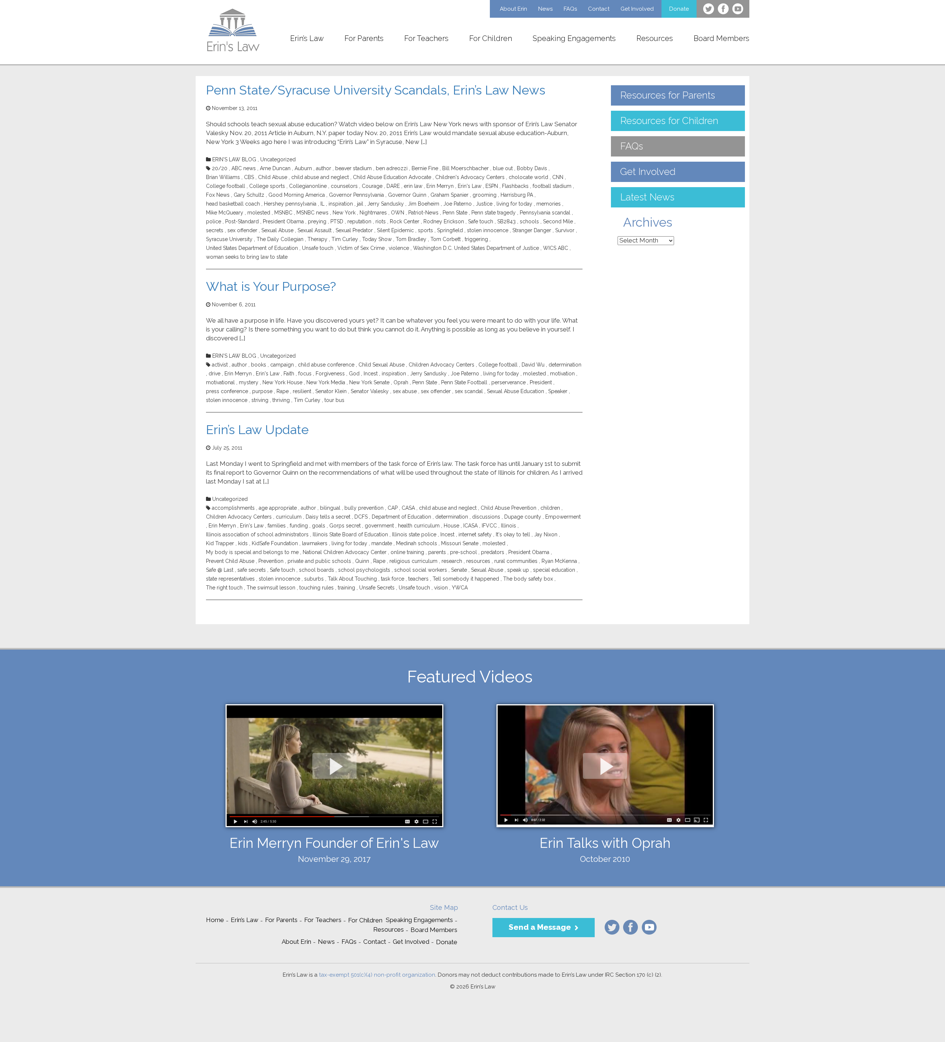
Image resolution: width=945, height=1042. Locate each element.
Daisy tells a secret (328, 517)
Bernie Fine (425, 168)
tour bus (334, 400)
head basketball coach (233, 204)
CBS (249, 177)
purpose (262, 391)
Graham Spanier (449, 195)
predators (492, 552)
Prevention (271, 561)
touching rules (316, 588)
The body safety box (528, 579)
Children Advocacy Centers (441, 365)
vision (441, 588)
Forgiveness (330, 373)
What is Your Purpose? (271, 286)
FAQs (570, 9)
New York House (282, 382)
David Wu (533, 365)
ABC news (243, 168)
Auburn (303, 168)
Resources (654, 38)
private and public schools (319, 561)
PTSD (336, 221)
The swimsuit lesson (271, 588)
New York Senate (369, 382)
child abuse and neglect (320, 177)
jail (360, 204)
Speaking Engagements (574, 38)
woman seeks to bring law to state (247, 257)
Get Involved (637, 9)
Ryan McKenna (559, 561)
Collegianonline (308, 186)
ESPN (491, 186)
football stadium (552, 186)
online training (407, 552)
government (379, 526)
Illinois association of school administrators (257, 534)
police (213, 221)
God (354, 373)
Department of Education (401, 517)
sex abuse (405, 391)
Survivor (564, 230)
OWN (397, 213)
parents (437, 552)
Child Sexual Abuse (381, 365)
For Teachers (426, 38)
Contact (598, 9)
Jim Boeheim (423, 204)
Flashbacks (515, 186)
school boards (316, 570)
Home (215, 920)
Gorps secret (345, 526)
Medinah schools (416, 543)
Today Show (377, 239)
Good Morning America (296, 195)
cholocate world (528, 177)
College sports (267, 186)
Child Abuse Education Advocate (392, 177)
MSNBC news (312, 213)
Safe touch (480, 221)
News (545, 9)
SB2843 (506, 221)
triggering (476, 239)
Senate (459, 570)
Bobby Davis (532, 168)
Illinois (508, 526)
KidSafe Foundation (275, 543)
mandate (381, 543)
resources (478, 561)
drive (214, 373)
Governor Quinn (407, 195)
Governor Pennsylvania (356, 195)
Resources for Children (669, 120)
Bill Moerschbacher (465, 168)
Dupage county (522, 517)
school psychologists (364, 570)
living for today (514, 204)
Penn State (455, 213)
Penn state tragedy (493, 213)
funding (299, 526)
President (541, 382)
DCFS (361, 517)
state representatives (230, 579)
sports (425, 230)
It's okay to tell (513, 534)
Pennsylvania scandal (545, 213)
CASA (408, 508)
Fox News (218, 195)
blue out (503, 168)
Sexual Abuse (277, 230)
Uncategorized (278, 159)
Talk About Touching (352, 579)
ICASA (470, 526)
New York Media (325, 382)
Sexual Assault (314, 230)
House (451, 526)
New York (344, 213)
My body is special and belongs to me (252, 552)
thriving (281, 400)
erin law (413, 186)
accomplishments (233, 508)
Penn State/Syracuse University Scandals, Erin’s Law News (375, 90)
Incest (371, 373)
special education (554, 570)
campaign (282, 365)
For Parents (364, 38)
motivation (562, 373)
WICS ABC (555, 248)
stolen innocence (487, 230)
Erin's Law (469, 186)
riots (380, 221)
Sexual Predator (354, 230)
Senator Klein (331, 391)
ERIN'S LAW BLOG (234, 159)
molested (258, 213)
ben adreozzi (392, 168)
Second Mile (558, 221)
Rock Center (404, 221)
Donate (679, 9)
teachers (418, 579)
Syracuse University (229, 239)
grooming (484, 195)
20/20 (219, 168)
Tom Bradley (411, 239)
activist (220, 365)
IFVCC (489, 526)
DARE (393, 186)
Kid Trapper (220, 543)
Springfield (450, 230)
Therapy (317, 239)
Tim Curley (344, 239)
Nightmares (373, 213)
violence (399, 248)
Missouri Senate (459, 543)
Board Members (721, 38)
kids (243, 543)
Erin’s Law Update (257, 429)
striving (259, 400)
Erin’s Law (307, 38)
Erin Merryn (440, 186)
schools (529, 221)
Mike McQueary (224, 213)
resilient (302, 391)
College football (225, 186)
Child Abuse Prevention (508, 508)
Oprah (401, 382)
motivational (220, 382)
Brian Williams (223, 177)
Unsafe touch (317, 248)
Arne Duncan (275, 168)
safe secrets (251, 570)
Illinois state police (414, 534)
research (451, 561)
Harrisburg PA (517, 195)
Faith (289, 373)
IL (322, 204)
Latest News (647, 197)
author (323, 168)
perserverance (508, 382)
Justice (484, 204)
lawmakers (314, 543)
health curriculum (419, 526)
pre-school (463, 552)
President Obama (283, 221)
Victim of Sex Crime (361, 248)
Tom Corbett (445, 239)
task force (392, 579)
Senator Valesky (370, 391)
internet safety (475, 534)
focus (305, 373)
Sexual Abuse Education (515, 391)
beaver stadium (353, 168)
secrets (214, 230)
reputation (359, 221)
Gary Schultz (249, 195)
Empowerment (563, 517)
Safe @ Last (219, 570)
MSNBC (283, 213)
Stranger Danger (531, 230)
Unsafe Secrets (377, 588)
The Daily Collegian (280, 239)
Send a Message (540, 927)
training (346, 588)
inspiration (341, 204)
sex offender (242, 230)
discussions (486, 517)
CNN (557, 177)
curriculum (289, 517)
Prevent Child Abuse (230, 561)
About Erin (513, 9)
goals (318, 526)
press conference (227, 391)
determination (565, 365)
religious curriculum (413, 561)
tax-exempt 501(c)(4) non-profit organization (377, 974)
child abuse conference (326, 365)
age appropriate (278, 508)
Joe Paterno (457, 204)
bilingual (330, 508)
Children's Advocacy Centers (470, 177)
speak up (518, 570)
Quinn (362, 561)
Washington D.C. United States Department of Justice (476, 248)
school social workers (420, 570)
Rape (282, 391)
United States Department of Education (252, 248)
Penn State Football (464, 382)
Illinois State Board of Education (350, 534)
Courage (372, 186)
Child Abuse (272, 177)
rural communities (515, 561)
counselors (344, 186)
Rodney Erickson (443, 221)
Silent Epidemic (395, 230)
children (550, 508)
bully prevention (364, 508)
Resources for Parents (667, 95)
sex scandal (469, 391)
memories (548, 204)
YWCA (460, 588)
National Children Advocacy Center (344, 552)
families (277, 526)
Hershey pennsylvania (290, 204)
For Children (490, 38)
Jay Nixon (545, 534)
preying (317, 221)
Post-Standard (242, 221)
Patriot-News (423, 213)
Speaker (557, 391)
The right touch (224, 588)
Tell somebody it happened (466, 579)
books (258, 365)
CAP (393, 508)
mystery (248, 382)
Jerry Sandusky (385, 204)
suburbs (314, 579)
